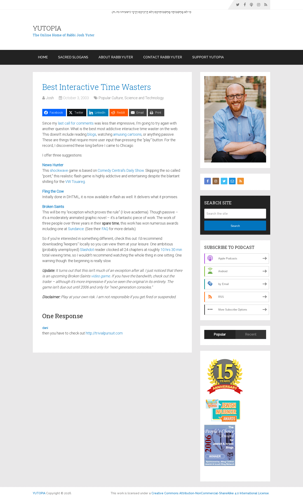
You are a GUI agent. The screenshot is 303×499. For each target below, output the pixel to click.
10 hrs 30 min (171, 249)
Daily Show (135, 170)
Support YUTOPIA (208, 57)
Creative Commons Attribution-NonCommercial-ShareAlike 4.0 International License (210, 493)
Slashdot (87, 249)
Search (235, 225)
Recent (250, 334)
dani (45, 328)
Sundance (76, 229)
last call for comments (76, 123)
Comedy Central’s (112, 170)
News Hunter (52, 165)
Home (43, 57)
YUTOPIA (47, 28)
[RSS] (240, 181)
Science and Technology (144, 98)
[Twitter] (224, 181)
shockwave (59, 170)
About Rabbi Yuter (116, 57)
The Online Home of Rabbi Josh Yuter (63, 35)
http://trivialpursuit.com (104, 333)
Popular (220, 334)
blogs (91, 134)
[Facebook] (207, 181)
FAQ (105, 229)
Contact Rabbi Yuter (162, 57)
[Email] (232, 181)
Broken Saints (53, 206)
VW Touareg (75, 181)
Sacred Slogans (73, 57)
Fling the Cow (53, 191)
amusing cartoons (127, 134)
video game (100, 276)
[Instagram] (216, 181)
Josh (50, 98)
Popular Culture (111, 98)
